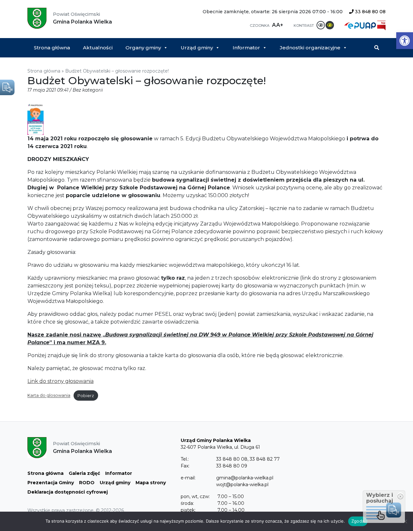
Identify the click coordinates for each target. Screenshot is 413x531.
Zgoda (357, 521)
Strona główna (52, 48)
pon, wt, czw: (195, 496)
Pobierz (85, 395)
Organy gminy (143, 48)
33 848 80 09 (231, 466)
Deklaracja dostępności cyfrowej (67, 492)
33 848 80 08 (370, 12)
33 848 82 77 (265, 459)
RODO (87, 483)
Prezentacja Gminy (50, 483)
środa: (187, 503)
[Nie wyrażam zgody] (405, 521)
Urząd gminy (197, 48)
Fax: (185, 466)
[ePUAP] (360, 25)
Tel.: (185, 459)
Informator (246, 48)
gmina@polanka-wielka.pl (244, 478)
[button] (404, 40)
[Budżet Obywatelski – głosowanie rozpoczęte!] (35, 119)
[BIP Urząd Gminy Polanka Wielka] (381, 25)
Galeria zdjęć (84, 473)
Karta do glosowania (48, 395)
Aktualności (98, 48)
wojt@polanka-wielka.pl (242, 484)
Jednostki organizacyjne (310, 48)
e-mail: (188, 478)
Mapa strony (151, 483)
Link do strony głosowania (60, 381)
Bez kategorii (88, 90)
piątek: (188, 510)
